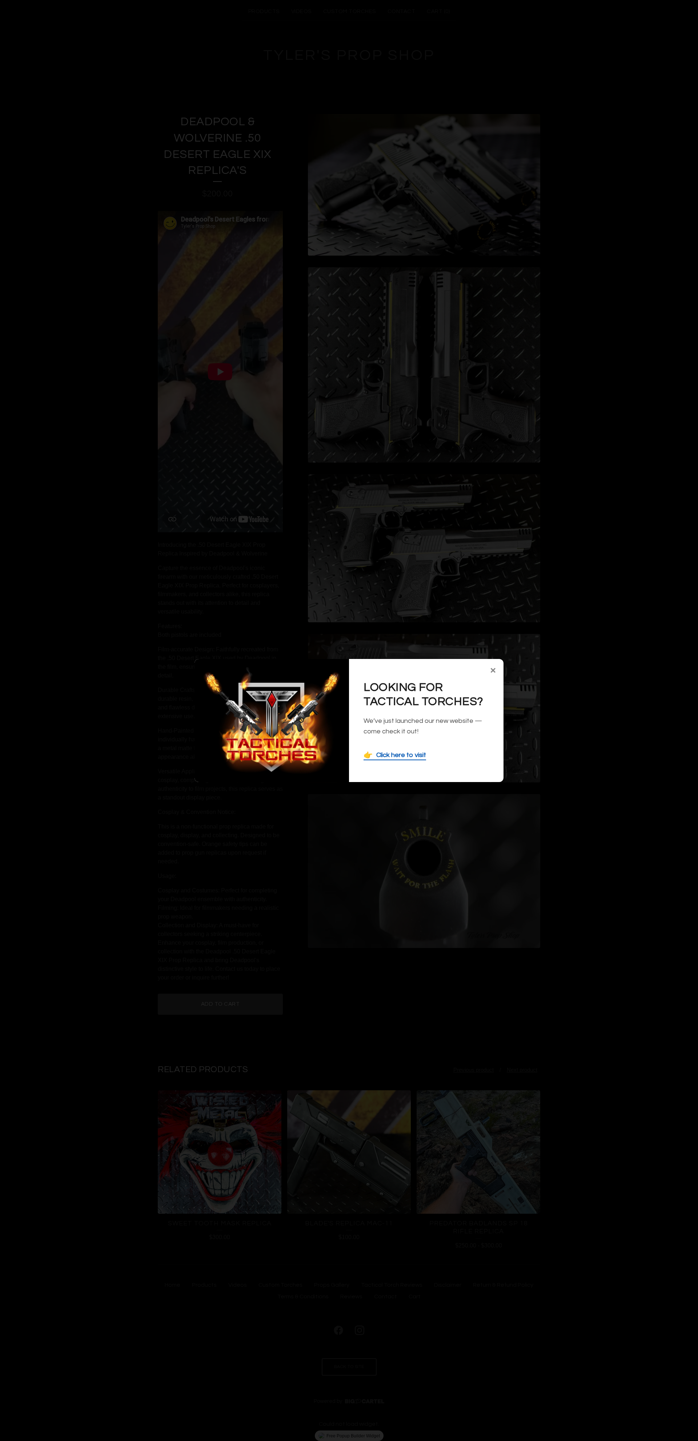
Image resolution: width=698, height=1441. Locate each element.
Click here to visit (395, 755)
